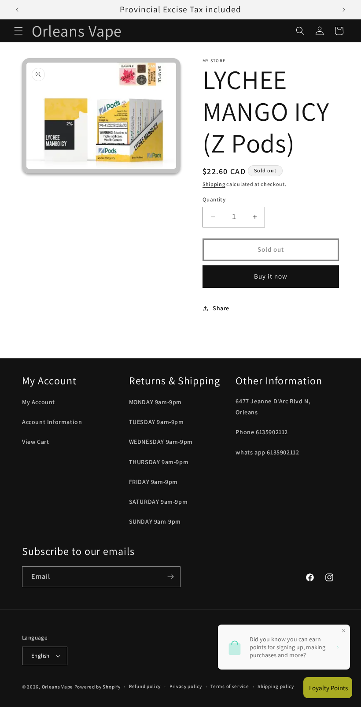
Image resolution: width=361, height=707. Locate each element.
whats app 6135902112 (267, 452)
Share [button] (221, 308)
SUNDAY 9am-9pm (155, 521)
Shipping (214, 184)
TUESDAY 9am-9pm (156, 422)
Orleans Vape (57, 687)
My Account (38, 402)
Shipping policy (276, 686)
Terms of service (229, 686)
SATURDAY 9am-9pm (158, 502)
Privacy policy (185, 686)
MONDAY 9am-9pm (155, 402)
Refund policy (145, 686)
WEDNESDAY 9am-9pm (161, 442)
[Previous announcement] (17, 9)
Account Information (52, 422)
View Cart (35, 442)
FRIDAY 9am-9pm (153, 482)
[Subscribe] (170, 576)
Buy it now (270, 276)
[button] (18, 31)
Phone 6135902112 (262, 432)
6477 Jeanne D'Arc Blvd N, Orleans (273, 406)
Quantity (214, 199)
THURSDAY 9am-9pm (159, 462)
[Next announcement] (344, 9)
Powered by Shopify (97, 687)
